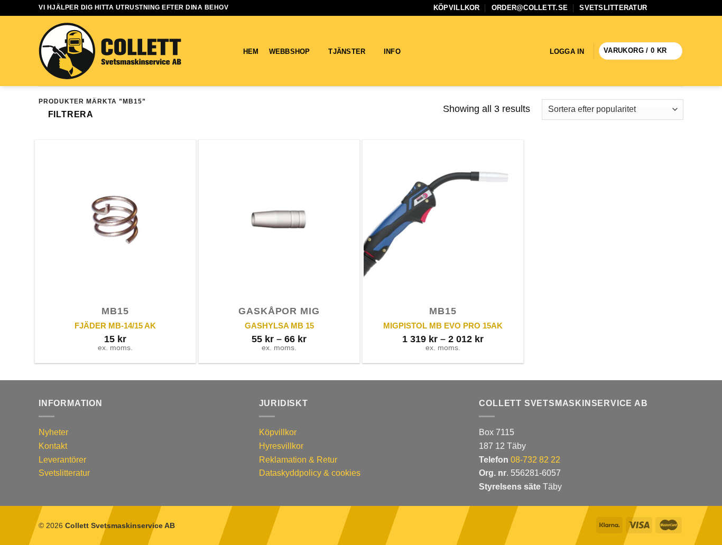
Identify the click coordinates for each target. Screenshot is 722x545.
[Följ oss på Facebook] (658, 8)
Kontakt (53, 445)
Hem (251, 51)
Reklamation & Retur (298, 459)
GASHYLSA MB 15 (279, 325)
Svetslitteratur (613, 8)
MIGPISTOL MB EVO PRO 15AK (443, 325)
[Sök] (424, 51)
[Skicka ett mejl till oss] (668, 8)
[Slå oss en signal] (678, 8)
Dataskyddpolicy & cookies (309, 472)
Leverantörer (62, 459)
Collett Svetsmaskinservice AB (120, 525)
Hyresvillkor (281, 445)
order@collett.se (530, 8)
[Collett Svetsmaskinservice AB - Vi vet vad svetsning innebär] (110, 51)
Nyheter (53, 432)
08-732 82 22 (535, 459)
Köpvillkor (456, 8)
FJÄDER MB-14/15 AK (115, 325)
